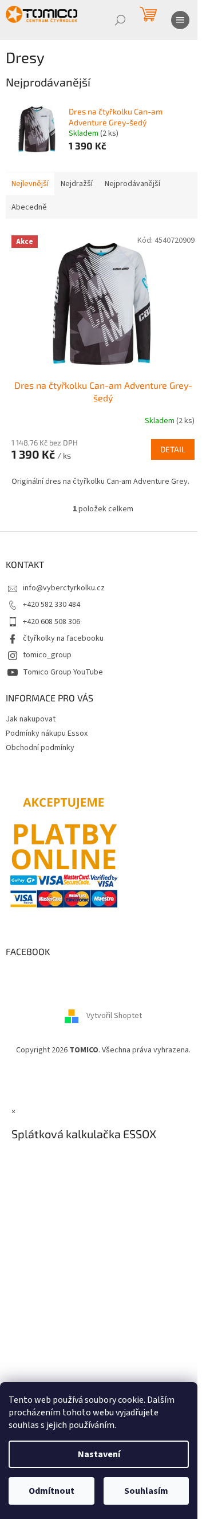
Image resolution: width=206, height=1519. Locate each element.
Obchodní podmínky (40, 747)
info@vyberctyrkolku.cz (64, 588)
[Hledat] (120, 20)
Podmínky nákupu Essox (47, 733)
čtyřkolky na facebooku (63, 638)
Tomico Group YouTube (63, 672)
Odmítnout (51, 1491)
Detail (172, 449)
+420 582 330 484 (51, 604)
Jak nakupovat (31, 719)
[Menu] (180, 20)
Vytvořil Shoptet (114, 1016)
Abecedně (29, 207)
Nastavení (99, 1454)
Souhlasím (146, 1491)
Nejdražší (77, 184)
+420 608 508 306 (51, 622)
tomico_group (47, 655)
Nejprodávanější (132, 184)
